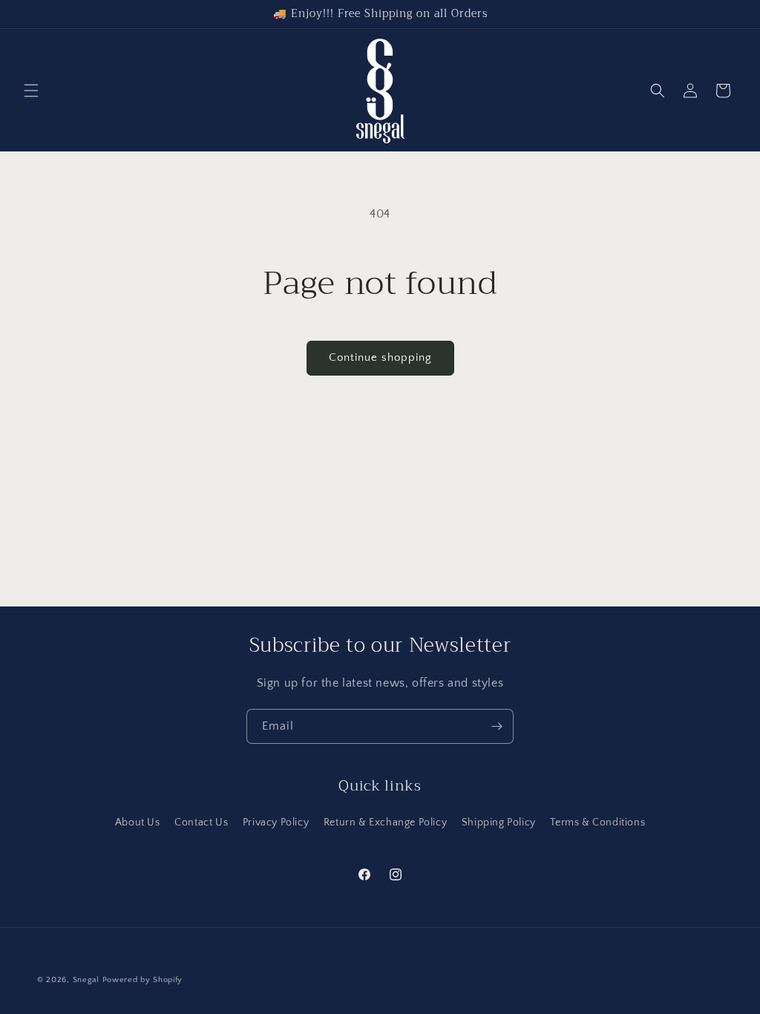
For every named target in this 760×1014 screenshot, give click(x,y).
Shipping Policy (499, 822)
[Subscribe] (496, 726)
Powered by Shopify (142, 979)
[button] (31, 90)
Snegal (86, 979)
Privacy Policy (276, 822)
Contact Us (201, 822)
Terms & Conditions (597, 822)
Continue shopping (380, 357)
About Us (137, 822)
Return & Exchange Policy (385, 822)
